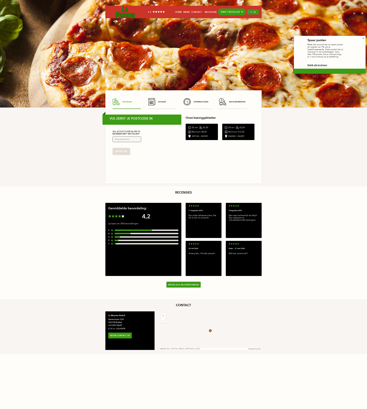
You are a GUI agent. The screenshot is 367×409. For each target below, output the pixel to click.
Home (178, 12)
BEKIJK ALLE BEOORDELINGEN (183, 284)
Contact (196, 12)
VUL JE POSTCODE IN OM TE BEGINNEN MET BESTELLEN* (126, 132)
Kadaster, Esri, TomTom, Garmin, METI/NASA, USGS (180, 349)
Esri (259, 349)
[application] (210, 330)
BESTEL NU (121, 151)
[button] (163, 316)
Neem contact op (120, 335)
